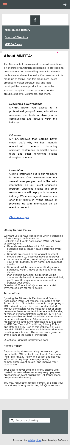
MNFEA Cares (13, 44)
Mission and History (17, 29)
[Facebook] (35, 20)
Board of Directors (16, 37)
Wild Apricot (34, 440)
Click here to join (19, 217)
